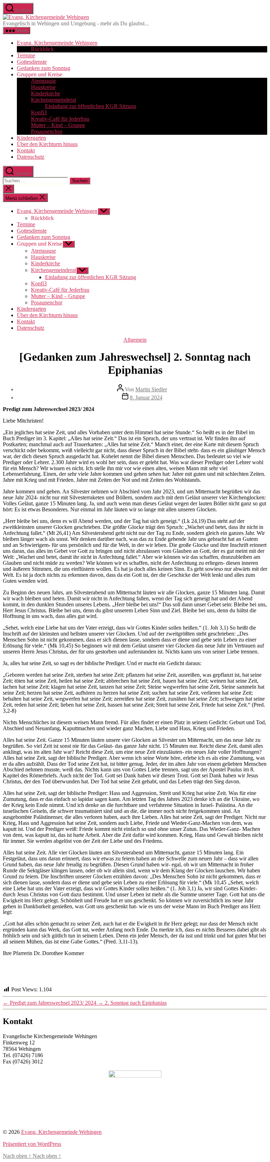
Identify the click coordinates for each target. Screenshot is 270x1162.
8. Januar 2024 (146, 397)
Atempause (43, 81)
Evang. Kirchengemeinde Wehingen (57, 43)
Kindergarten (31, 138)
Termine (26, 55)
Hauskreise (43, 87)
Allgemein (135, 340)
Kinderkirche (45, 93)
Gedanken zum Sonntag (43, 68)
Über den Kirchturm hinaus (47, 144)
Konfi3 (39, 112)
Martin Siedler (151, 389)
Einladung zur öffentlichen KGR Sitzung (90, 106)
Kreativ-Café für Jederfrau (60, 119)
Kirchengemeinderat (53, 100)
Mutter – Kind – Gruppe (58, 125)
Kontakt (26, 150)
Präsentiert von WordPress (32, 1144)
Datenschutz (30, 157)
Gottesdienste (32, 62)
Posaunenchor (46, 131)
